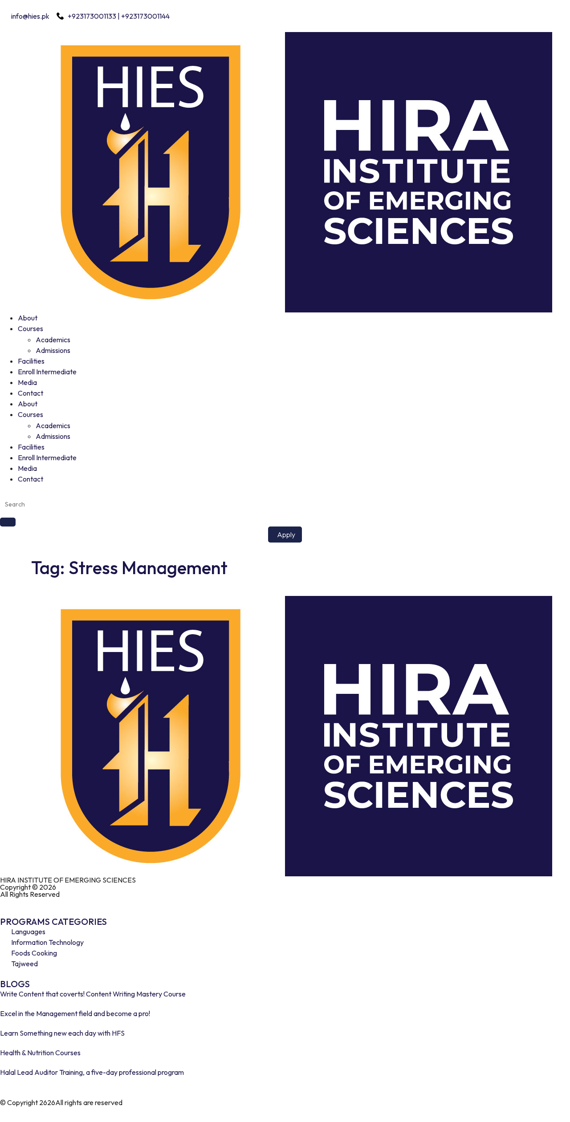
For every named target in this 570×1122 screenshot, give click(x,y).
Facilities (31, 360)
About (27, 317)
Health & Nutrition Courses (40, 1052)
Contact (30, 393)
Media (27, 382)
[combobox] (285, 504)
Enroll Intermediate (47, 371)
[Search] (8, 522)
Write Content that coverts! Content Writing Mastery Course (93, 993)
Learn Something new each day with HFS (62, 1033)
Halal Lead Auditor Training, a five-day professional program (92, 1072)
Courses (30, 328)
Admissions (53, 350)
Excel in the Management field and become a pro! (75, 1013)
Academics (53, 339)
